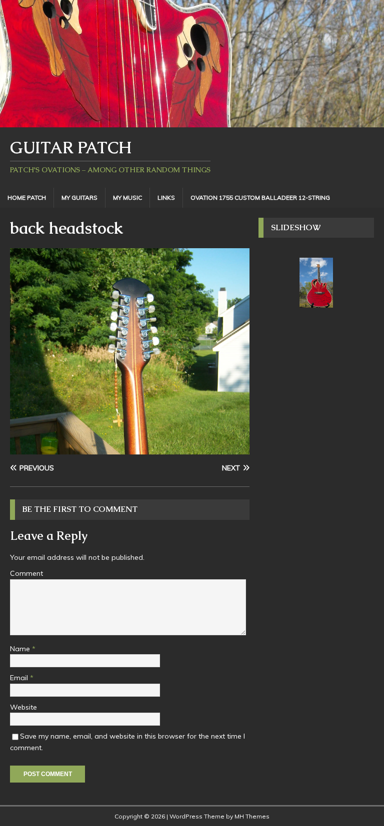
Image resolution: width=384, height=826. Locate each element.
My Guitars (80, 197)
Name (21, 648)
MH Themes (252, 816)
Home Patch (27, 197)
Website (23, 707)
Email (20, 677)
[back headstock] (130, 448)
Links (166, 197)
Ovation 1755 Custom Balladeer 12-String (260, 197)
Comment (26, 573)
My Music (127, 197)
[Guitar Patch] (192, 121)
